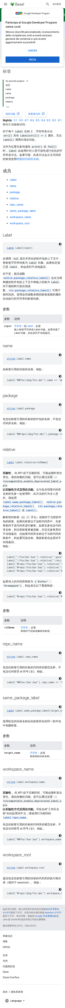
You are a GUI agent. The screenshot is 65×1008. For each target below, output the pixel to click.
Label (13, 179)
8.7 (26, 120)
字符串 (17, 326)
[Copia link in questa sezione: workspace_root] (34, 855)
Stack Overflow (11, 977)
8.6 (32, 120)
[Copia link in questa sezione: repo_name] (26, 644)
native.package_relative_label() (26, 278)
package (15, 192)
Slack (6, 972)
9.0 (21, 120)
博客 (5, 941)
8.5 (38, 120)
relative (14, 198)
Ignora (32, 50)
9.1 (15, 120)
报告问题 (13, 113)
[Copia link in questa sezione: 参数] (13, 309)
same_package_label (23, 211)
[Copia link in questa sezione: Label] (15, 235)
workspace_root (19, 223)
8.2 (54, 120)
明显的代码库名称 (28, 159)
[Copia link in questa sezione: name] (16, 346)
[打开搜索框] (48, 4)
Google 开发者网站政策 (47, 916)
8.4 (43, 120)
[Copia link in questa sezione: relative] (18, 450)
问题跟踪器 (9, 966)
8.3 (49, 120)
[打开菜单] (5, 4)
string (11, 358)
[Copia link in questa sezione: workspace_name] (37, 769)
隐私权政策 (17, 991)
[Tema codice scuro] (60, 244)
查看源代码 (36, 113)
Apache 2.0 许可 (53, 912)
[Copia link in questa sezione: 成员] (14, 171)
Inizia (32, 59)
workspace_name (20, 217)
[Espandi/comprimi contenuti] (27, 81)
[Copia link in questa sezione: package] (21, 396)
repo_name (16, 204)
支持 (5, 960)
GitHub (6, 947)
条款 (5, 991)
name (13, 186)
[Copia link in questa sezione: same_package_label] (42, 698)
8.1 (60, 120)
